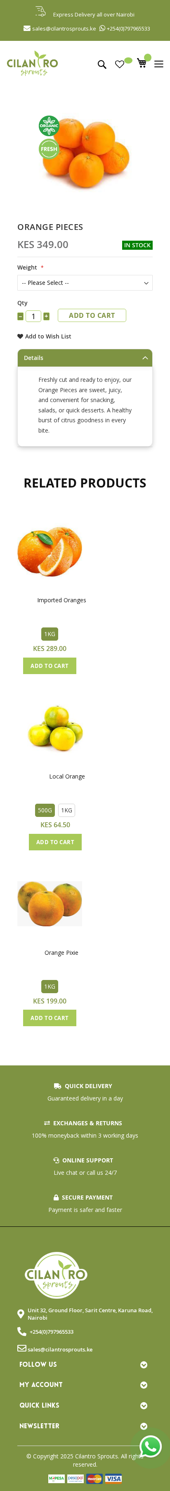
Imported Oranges (61, 600)
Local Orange (67, 776)
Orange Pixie (61, 952)
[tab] (85, 358)
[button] (39, 565)
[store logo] (85, 68)
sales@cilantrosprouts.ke (60, 1349)
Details (33, 358)
